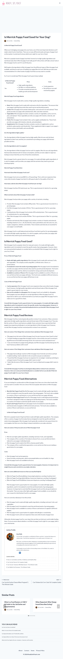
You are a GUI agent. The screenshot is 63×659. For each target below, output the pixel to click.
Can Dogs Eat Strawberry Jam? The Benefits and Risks (13, 633)
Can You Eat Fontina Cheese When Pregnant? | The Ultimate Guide (15, 582)
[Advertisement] (31, 17)
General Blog (17, 40)
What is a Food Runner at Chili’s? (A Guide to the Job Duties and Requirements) (15, 604)
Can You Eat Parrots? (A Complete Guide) (17, 562)
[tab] (28, 615)
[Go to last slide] (4, 606)
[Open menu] (59, 3)
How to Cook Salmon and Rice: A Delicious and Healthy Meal (21, 559)
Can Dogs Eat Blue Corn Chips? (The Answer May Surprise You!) (15, 636)
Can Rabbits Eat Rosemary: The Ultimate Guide (18, 567)
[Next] (58, 606)
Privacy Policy (40, 650)
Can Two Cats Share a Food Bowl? (8, 627)
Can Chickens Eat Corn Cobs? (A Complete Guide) (47, 581)
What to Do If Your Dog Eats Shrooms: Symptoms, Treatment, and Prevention (17, 640)
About (21, 650)
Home (32, 650)
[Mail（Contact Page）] (20, 552)
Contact (26, 650)
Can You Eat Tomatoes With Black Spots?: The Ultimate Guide (22, 564)
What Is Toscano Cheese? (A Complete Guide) (11, 630)
